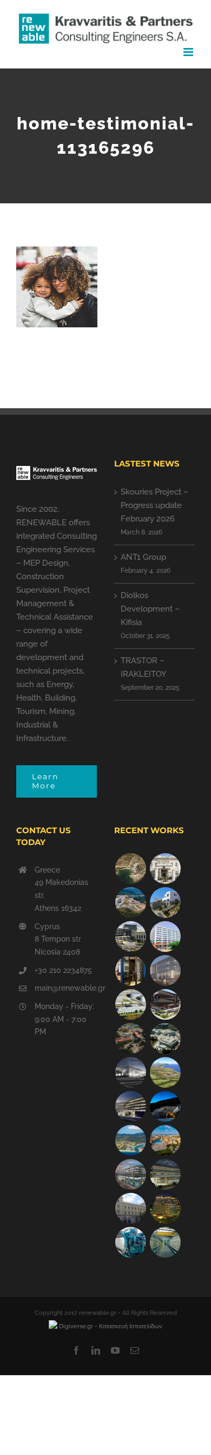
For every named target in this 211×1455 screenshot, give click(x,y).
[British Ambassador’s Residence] (165, 869)
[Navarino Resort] (165, 1072)
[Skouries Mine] (130, 902)
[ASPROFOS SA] (165, 936)
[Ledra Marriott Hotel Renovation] (165, 1208)
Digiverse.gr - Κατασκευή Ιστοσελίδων (109, 1326)
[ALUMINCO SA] (165, 1004)
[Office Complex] (165, 970)
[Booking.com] (130, 970)
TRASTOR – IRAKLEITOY (144, 667)
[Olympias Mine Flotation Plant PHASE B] (130, 1242)
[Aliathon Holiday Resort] (165, 1140)
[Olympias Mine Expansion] (165, 1106)
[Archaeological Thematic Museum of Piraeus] (130, 1072)
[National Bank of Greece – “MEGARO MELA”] (130, 1208)
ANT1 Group (143, 557)
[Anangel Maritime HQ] (130, 1106)
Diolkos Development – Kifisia (150, 609)
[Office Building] (165, 1174)
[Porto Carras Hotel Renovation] (130, 1140)
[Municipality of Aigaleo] (130, 936)
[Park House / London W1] (130, 1174)
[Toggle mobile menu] (189, 52)
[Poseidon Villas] (130, 869)
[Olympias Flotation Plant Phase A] (130, 1038)
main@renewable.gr (66, 988)
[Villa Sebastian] (165, 902)
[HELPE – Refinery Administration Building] (130, 1004)
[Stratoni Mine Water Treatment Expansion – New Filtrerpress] (165, 1242)
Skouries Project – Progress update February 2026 (154, 505)
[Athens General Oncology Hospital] (165, 1038)
